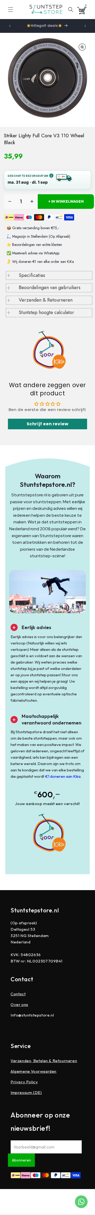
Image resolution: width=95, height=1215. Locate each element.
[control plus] (32, 201)
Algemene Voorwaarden (33, 1071)
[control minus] (10, 201)
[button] (10, 9)
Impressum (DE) (26, 1092)
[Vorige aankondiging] (10, 26)
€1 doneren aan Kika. (63, 776)
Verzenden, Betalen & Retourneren (44, 1060)
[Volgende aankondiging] (85, 26)
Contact (18, 993)
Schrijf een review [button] (48, 424)
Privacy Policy (24, 1081)
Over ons (19, 1004)
